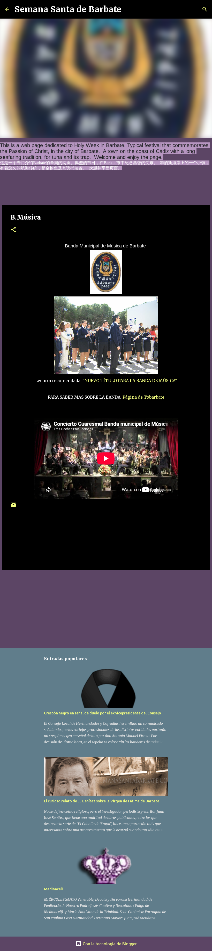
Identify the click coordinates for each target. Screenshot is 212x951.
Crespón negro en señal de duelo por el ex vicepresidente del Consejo (102, 713)
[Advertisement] (106, 608)
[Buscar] (128, 9)
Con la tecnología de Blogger (109, 943)
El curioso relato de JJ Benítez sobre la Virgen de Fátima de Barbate (101, 801)
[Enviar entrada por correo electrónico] (13, 506)
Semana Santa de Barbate (67, 9)
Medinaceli (53, 889)
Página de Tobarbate (143, 397)
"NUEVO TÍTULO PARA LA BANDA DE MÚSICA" (129, 380)
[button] (13, 230)
